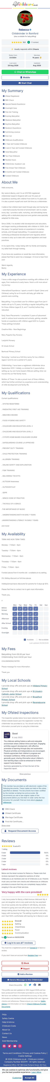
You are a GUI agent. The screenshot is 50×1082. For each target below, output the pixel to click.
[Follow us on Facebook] (4, 1046)
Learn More (36, 1072)
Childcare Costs (9, 1026)
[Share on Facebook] (35, 984)
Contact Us (7, 1033)
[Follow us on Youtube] (15, 1046)
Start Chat (26, 83)
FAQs (4, 1014)
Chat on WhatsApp (26, 72)
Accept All (29, 1078)
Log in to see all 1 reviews (20, 943)
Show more (6, 825)
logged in (33, 948)
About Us (6, 1030)
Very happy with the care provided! (22, 892)
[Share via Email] (39, 984)
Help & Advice (8, 1022)
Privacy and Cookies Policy (34, 1053)
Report (26, 969)
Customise (17, 1078)
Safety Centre (8, 1018)
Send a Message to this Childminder (26, 980)
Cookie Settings (25, 1056)
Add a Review (26, 974)
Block (26, 963)
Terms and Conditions (12, 1053)
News (4, 1037)
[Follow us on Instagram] (20, 1046)
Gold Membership (9, 1041)
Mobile (26, 77)
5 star (4, 853)
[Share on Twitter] (31, 984)
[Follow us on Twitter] (9, 1046)
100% (46, 853)
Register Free (33, 955)
